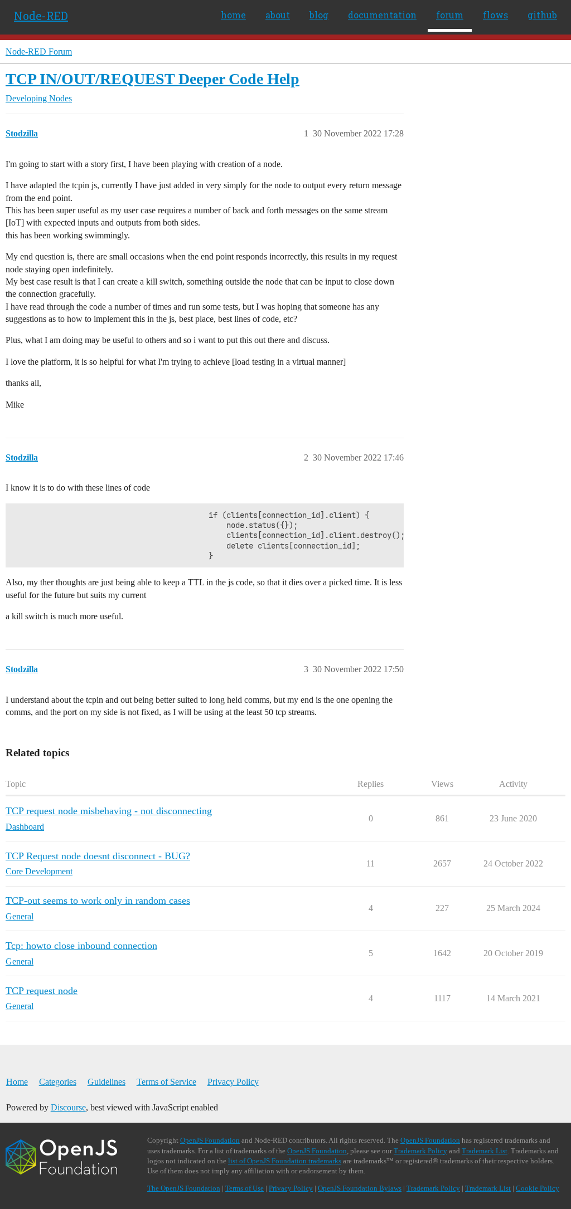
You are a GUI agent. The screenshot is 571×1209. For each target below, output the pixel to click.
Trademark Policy (420, 1151)
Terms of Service (166, 1081)
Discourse (68, 1107)
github (542, 15)
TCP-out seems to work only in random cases (98, 900)
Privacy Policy (233, 1081)
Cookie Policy (537, 1188)
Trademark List (484, 1151)
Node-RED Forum (39, 51)
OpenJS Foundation (210, 1140)
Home (17, 1081)
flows (495, 15)
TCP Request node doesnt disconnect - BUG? (98, 856)
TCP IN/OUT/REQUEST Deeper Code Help (152, 78)
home (233, 15)
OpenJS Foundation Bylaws (359, 1188)
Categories (57, 1081)
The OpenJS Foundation (183, 1188)
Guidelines (106, 1081)
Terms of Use (244, 1188)
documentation (382, 15)
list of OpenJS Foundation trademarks (284, 1161)
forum (449, 15)
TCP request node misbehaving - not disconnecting (109, 810)
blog (318, 15)
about (277, 15)
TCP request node (42, 990)
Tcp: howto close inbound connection (81, 945)
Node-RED (41, 15)
